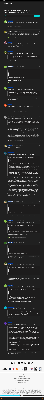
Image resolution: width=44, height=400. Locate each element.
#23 (39, 220)
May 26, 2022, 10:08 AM (19, 322)
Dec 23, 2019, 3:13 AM (20, 87)
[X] (12, 363)
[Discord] (29, 363)
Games (31, 0)
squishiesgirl (10, 66)
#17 (39, 87)
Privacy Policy (22, 376)
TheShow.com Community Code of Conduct (22, 378)
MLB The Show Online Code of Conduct (22, 380)
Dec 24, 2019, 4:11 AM (20, 201)
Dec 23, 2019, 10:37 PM (19, 145)
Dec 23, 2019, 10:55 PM (22, 152)
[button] (1, 398)
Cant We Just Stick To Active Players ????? (25, 53)
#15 (39, 51)
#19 (39, 116)
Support (36, 0)
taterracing (10, 242)
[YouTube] (22, 363)
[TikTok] (32, 363)
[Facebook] (19, 363)
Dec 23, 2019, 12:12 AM (20, 31)
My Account (41, 0)
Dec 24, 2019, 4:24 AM (20, 220)
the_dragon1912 (11, 152)
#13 (39, 31)
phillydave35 (10, 51)
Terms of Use (22, 374)
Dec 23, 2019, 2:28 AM (20, 42)
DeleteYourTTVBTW (11, 116)
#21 (39, 152)
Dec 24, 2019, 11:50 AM (21, 285)
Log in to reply (36, 15)
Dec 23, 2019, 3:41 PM (19, 104)
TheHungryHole (11, 307)
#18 (39, 104)
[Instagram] (15, 363)
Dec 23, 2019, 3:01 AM (20, 66)
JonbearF (9, 104)
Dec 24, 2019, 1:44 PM (21, 307)
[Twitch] (25, 363)
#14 (39, 42)
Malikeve (9, 145)
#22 (39, 201)
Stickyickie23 (10, 31)
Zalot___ (9, 322)
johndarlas (10, 42)
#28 (39, 322)
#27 (39, 307)
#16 (39, 66)
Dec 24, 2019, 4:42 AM (20, 242)
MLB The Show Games (22, 382)
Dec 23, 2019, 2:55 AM (21, 51)
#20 (39, 145)
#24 (39, 242)
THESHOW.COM (3, 0)
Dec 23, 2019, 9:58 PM (21, 116)
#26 (39, 285)
